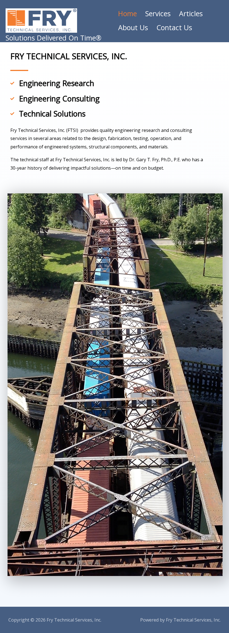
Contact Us (174, 27)
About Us (133, 27)
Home (127, 13)
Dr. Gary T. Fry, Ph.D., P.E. (155, 160)
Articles (191, 13)
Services (158, 13)
